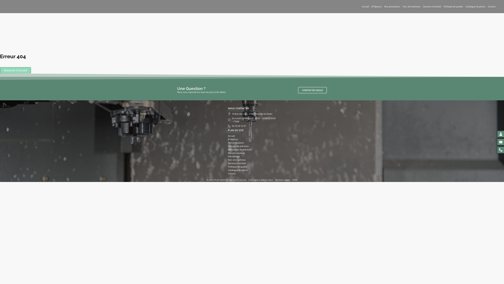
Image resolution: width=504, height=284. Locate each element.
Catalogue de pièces (475, 6)
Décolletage (234, 156)
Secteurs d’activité (432, 6)
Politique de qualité (453, 6)
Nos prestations (392, 6)
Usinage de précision (238, 146)
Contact (492, 6)
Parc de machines (411, 6)
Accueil (365, 6)
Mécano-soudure (236, 153)
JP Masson (377, 6)
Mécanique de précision (240, 149)
